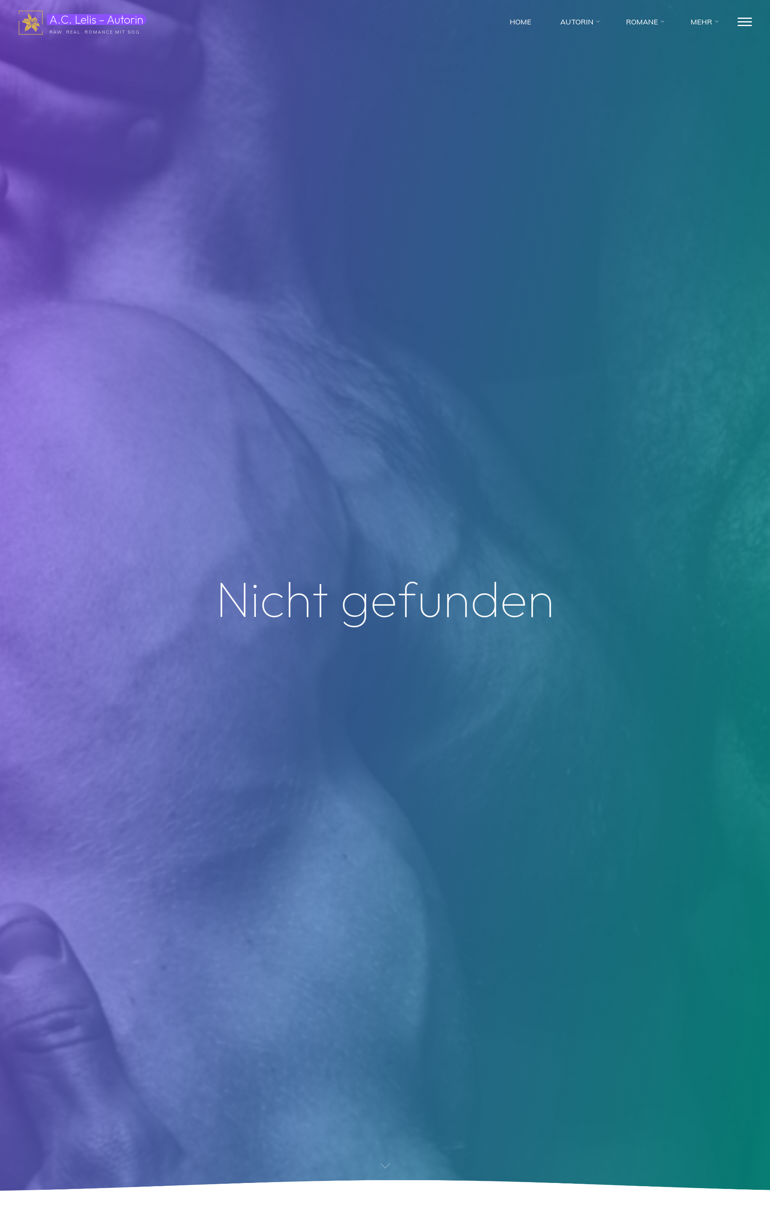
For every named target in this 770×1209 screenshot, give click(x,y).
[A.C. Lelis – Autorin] (30, 21)
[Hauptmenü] (745, 22)
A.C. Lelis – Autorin (96, 19)
